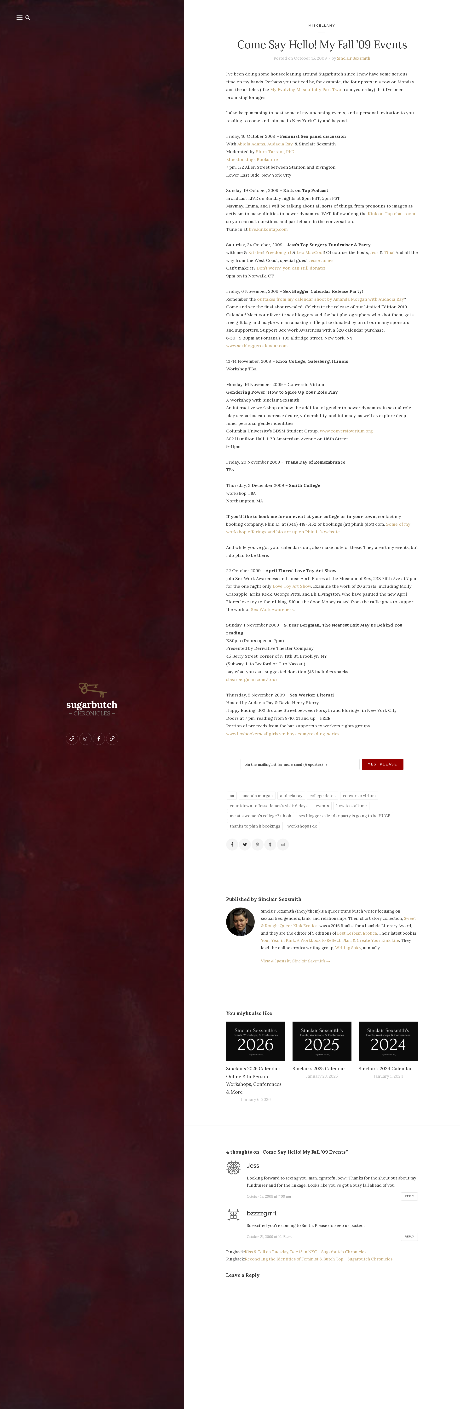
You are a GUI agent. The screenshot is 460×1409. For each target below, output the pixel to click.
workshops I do (302, 826)
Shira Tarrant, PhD (275, 151)
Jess (374, 252)
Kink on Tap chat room (391, 213)
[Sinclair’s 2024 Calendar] (388, 1041)
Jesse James (321, 260)
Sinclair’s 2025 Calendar (319, 1068)
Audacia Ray (280, 144)
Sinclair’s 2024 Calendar (385, 1068)
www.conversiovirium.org (346, 431)
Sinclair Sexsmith (353, 58)
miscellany (322, 25)
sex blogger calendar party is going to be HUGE (345, 815)
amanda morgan (257, 795)
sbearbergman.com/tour (251, 679)
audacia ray (291, 795)
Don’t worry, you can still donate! (291, 268)
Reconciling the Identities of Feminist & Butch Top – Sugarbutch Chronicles (318, 1259)
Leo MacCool (310, 252)
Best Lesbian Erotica (357, 933)
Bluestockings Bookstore (252, 159)
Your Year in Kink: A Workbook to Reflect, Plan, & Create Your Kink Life (330, 940)
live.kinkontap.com (268, 229)
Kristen (255, 252)
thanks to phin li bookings (255, 826)
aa (232, 795)
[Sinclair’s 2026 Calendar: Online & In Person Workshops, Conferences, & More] (255, 1041)
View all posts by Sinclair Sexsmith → (295, 961)
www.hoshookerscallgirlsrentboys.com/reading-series (282, 733)
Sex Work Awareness (272, 609)
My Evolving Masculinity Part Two (305, 89)
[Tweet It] (245, 845)
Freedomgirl (278, 252)
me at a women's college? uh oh (260, 815)
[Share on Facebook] (232, 845)
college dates (322, 795)
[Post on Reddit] (283, 845)
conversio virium (359, 795)
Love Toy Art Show (292, 586)
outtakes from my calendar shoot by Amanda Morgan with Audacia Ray (330, 299)
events (322, 805)
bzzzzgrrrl (261, 1213)
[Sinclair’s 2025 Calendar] (322, 1041)
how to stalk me (351, 805)
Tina (388, 252)
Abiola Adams (251, 144)
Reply (409, 1196)
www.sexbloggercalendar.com (257, 345)
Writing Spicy (348, 947)
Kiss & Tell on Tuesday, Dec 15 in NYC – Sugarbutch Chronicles (305, 1251)
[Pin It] (258, 845)
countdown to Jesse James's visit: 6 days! (269, 805)
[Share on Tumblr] (270, 845)
